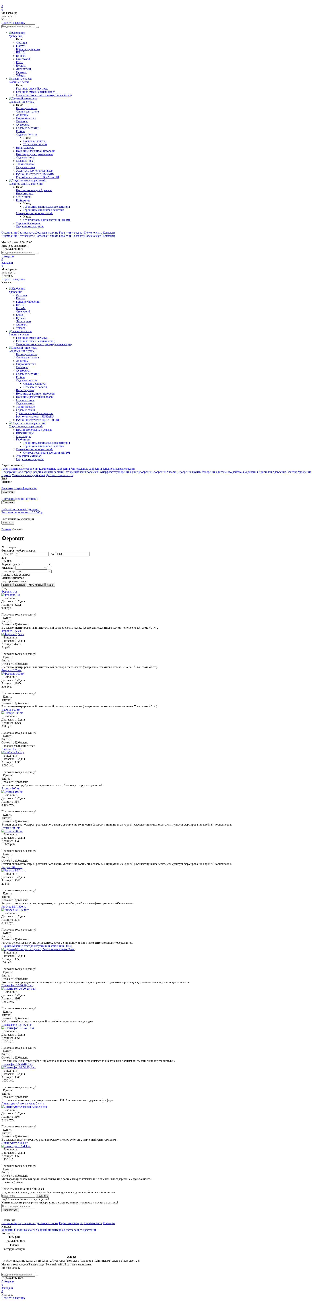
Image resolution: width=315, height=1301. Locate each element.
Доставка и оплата (46, 232)
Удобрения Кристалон (258, 471)
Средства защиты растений (79, 1229)
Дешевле (20, 584)
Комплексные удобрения (54, 468)
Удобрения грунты (189, 471)
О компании (9, 232)
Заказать (8, 522)
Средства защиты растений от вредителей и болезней (64, 471)
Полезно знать (93, 232)
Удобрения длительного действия (223, 471)
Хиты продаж (36, 584)
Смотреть (8, 492)
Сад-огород (23, 471)
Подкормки (8, 471)
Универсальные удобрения (28, 475)
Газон (5, 468)
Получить (42, 1195)
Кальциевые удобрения (23, 468)
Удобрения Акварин (164, 471)
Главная (6, 529)
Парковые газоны (124, 468)
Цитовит (51, 475)
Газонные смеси (25, 1229)
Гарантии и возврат (71, 232)
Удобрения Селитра (285, 471)
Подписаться (10, 1210)
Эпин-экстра (65, 475)
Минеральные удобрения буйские (91, 468)
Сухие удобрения (140, 471)
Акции (50, 584)
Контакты (109, 232)
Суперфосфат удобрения (114, 471)
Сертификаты (26, 232)
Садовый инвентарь (48, 1229)
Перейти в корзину (13, 22)
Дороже (7, 584)
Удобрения (8, 1229)
